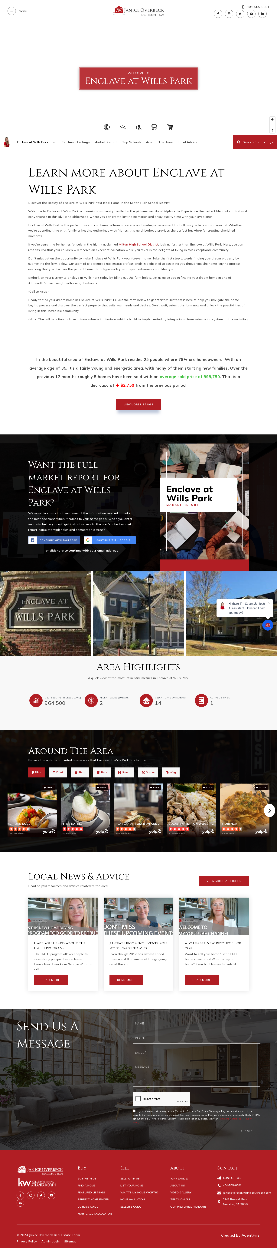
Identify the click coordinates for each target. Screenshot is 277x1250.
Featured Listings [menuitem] (91, 1192)
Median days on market (170, 697)
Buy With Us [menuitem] (87, 1178)
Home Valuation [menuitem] (132, 1199)
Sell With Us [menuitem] (130, 1178)
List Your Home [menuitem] (131, 1185)
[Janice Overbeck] (7, 142)
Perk (104, 772)
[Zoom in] (272, 119)
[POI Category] (106, 127)
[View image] (138, 613)
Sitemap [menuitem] (70, 1241)
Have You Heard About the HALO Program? (60, 945)
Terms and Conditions (229, 1118)
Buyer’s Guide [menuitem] (88, 1206)
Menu (22, 11)
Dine (38, 772)
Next (269, 810)
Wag (173, 772)
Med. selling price (62, 697)
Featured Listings (76, 142)
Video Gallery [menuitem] (181, 1192)
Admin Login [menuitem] (50, 1241)
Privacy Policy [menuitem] (27, 1241)
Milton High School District (138, 244)
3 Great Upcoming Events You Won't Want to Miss (138, 945)
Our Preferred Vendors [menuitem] (188, 1206)
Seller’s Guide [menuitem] (131, 1206)
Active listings (220, 697)
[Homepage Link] (138, 10)
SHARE (50, 788)
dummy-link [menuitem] (128, 1213)
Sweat (126, 772)
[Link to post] (63, 916)
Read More (51, 979)
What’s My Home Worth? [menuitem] (139, 1192)
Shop (81, 772)
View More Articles (224, 880)
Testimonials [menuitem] (180, 1199)
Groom (150, 772)
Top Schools (132, 142)
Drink (60, 772)
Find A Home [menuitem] (87, 1185)
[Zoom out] (272, 125)
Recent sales (115, 697)
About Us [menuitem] (177, 1185)
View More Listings (138, 404)
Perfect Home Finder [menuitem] (93, 1199)
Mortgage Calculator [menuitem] (95, 1213)
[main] (138, 515)
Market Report (106, 142)
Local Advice (187, 142)
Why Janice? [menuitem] (179, 1178)
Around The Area (159, 142)
